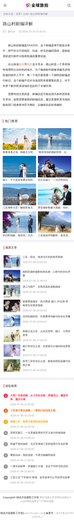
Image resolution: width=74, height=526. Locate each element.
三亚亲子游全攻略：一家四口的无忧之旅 (33, 410)
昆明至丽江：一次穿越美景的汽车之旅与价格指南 (38, 432)
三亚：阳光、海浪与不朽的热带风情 (43, 257)
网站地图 (45, 497)
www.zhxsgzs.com (34, 513)
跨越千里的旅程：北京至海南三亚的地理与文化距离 (39, 443)
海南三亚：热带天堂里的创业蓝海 (29, 421)
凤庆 (29, 64)
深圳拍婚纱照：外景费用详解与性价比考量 (46, 316)
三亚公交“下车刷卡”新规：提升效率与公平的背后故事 (40, 477)
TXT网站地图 (46, 501)
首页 (18, 13)
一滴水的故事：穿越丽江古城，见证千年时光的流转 (39, 466)
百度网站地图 (59, 497)
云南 (25, 13)
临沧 (21, 64)
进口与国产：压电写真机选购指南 (41, 286)
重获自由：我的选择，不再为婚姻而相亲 (33, 455)
